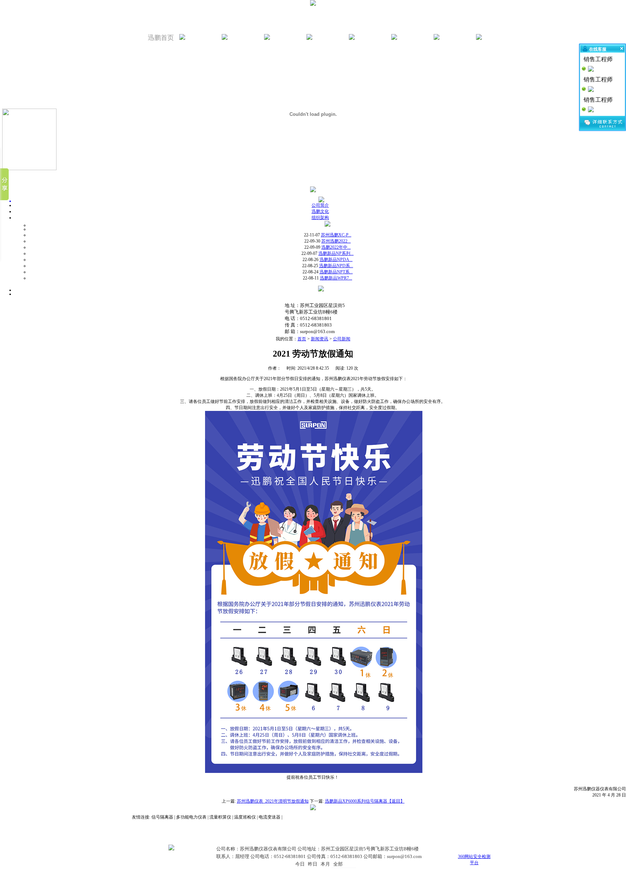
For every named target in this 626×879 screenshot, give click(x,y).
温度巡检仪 (245, 817)
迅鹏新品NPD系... (336, 265)
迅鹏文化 (320, 211)
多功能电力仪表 (191, 817)
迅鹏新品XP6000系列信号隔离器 (356, 801)
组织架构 (320, 217)
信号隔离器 (162, 817)
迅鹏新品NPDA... (336, 259)
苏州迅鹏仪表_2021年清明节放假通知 (273, 801)
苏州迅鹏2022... (336, 241)
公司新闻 (341, 338)
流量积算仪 (220, 817)
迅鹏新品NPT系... (336, 271)
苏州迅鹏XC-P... (336, 234)
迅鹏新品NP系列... (336, 253)
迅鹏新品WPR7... (336, 278)
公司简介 (320, 205)
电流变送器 (269, 817)
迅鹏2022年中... (336, 247)
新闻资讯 (319, 338)
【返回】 (396, 801)
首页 (301, 338)
